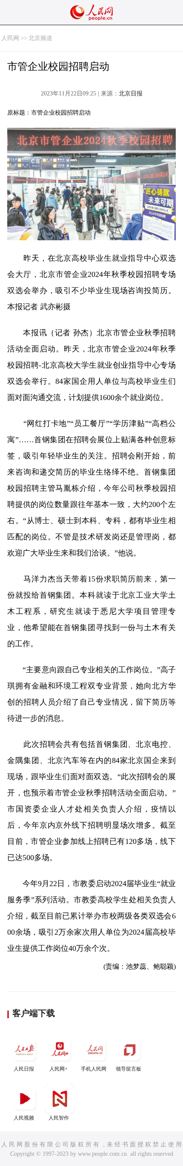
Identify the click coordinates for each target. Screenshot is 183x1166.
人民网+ (58, 1069)
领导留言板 (128, 1069)
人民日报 (24, 1069)
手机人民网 (93, 1069)
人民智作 (59, 1118)
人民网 (10, 38)
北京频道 (40, 38)
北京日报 (131, 93)
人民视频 (24, 1118)
